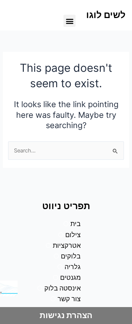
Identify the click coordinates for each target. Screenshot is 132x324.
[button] (69, 21)
